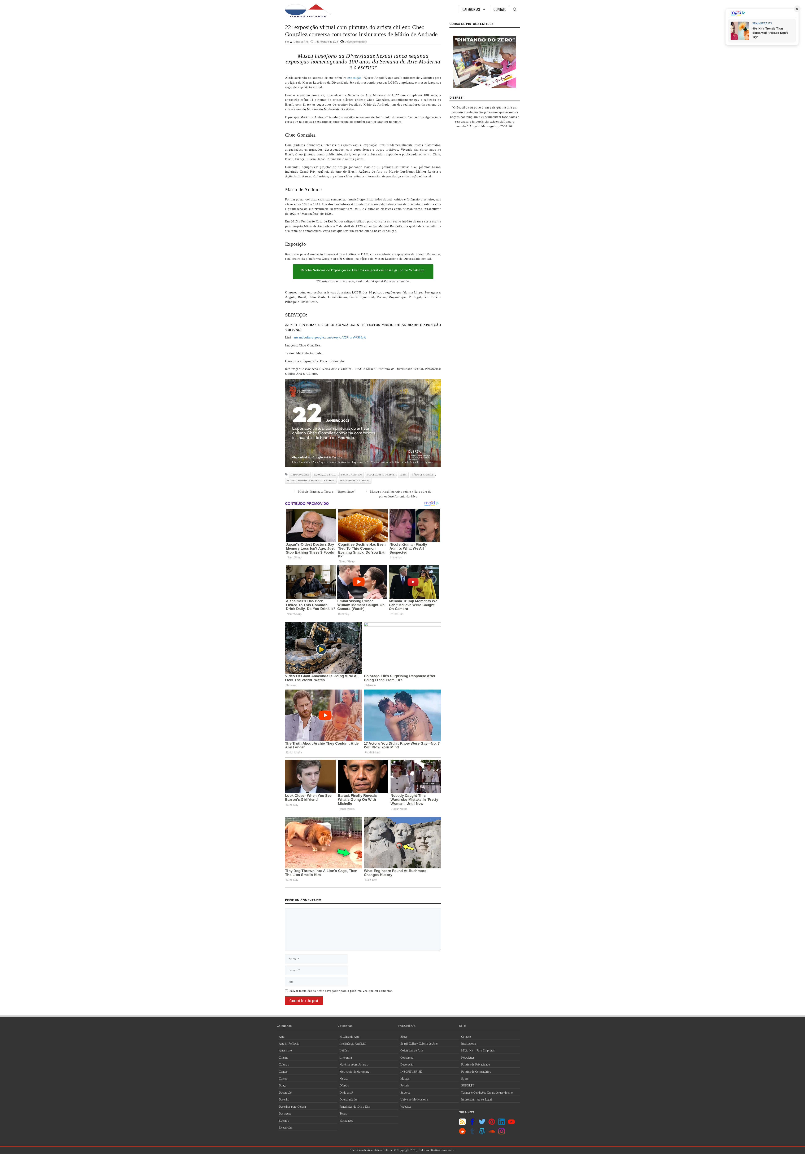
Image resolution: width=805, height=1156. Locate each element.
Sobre (464, 1078)
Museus (405, 1078)
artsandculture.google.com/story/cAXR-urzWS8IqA (329, 337)
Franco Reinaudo (351, 475)
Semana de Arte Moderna (355, 480)
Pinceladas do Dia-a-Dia (355, 1106)
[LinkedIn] (501, 1124)
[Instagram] (501, 1133)
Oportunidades (348, 1099)
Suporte (405, 1092)
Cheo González (300, 475)
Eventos (284, 1120)
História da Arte (349, 1036)
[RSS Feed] (462, 1124)
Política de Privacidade (475, 1064)
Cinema (283, 1057)
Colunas (284, 1064)
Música (344, 1078)
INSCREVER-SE (411, 1071)
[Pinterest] (491, 1124)
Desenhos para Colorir (292, 1106)
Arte (281, 1036)
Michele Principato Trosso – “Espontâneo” (327, 491)
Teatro (344, 1113)
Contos (283, 1071)
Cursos (283, 1078)
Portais (404, 1085)
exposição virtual (325, 475)
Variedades (346, 1120)
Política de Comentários (476, 1071)
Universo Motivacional (414, 1099)
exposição (354, 77)
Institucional (469, 1043)
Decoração (285, 1092)
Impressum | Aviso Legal (476, 1099)
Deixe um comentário (356, 41)
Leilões (344, 1050)
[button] (515, 9)
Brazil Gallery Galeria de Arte (419, 1043)
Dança (282, 1085)
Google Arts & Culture (381, 475)
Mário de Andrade (422, 475)
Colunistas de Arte (411, 1050)
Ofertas (344, 1085)
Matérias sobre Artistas (354, 1064)
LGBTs (403, 475)
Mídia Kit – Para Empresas (478, 1050)
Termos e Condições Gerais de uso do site (487, 1092)
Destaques (285, 1113)
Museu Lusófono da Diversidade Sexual (311, 480)
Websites (405, 1106)
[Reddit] (462, 1133)
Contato (499, 9)
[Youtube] (511, 1124)
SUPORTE (468, 1085)
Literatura (346, 1057)
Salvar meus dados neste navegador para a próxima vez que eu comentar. (341, 990)
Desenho (284, 1099)
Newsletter (467, 1057)
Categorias (471, 9)
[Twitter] (482, 1124)
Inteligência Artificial (353, 1043)
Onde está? (346, 1092)
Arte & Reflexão (289, 1043)
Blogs (403, 1036)
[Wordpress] (482, 1133)
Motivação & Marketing (354, 1071)
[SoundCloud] (491, 1133)
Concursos (406, 1057)
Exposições (286, 1127)
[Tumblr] (472, 1133)
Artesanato (285, 1050)
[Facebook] (472, 1124)
